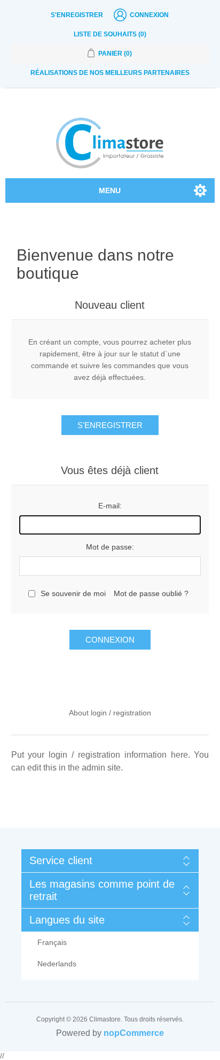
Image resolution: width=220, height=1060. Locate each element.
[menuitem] (110, 942)
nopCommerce (134, 1033)
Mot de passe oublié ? (151, 593)
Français (52, 942)
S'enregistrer (77, 15)
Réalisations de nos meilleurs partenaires (110, 73)
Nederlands (56, 963)
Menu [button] (110, 190)
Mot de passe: (110, 547)
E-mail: (110, 505)
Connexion (149, 15)
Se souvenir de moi (73, 593)
